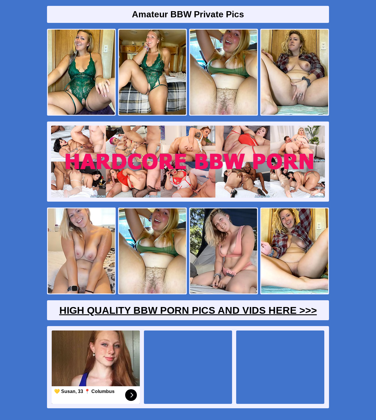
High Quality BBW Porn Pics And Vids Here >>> (188, 310)
